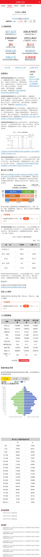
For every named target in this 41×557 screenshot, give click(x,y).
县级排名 (16, 6)
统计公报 (29, 6)
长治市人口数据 (20, 12)
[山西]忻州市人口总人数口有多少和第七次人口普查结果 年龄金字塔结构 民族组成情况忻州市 (21, 555)
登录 (26, 218)
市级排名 (9, 6)
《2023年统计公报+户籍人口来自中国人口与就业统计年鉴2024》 (20, 117)
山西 (14, 21)
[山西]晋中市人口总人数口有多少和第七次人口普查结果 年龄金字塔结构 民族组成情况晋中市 (21, 546)
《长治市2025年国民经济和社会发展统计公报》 (13, 91)
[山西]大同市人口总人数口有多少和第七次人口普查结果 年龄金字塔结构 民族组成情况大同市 (21, 528)
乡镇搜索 (22, 6)
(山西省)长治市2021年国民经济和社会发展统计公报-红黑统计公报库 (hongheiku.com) (20, 164)
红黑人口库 (20, 2)
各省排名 (3, 6)
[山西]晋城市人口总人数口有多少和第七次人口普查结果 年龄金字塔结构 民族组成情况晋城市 (21, 541)
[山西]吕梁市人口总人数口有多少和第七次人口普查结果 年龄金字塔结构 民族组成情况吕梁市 (21, 550)
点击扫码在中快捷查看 (20, 18)
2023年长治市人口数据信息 (10, 519)
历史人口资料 (33, 81)
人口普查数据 (33, 84)
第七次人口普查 (34, 79)
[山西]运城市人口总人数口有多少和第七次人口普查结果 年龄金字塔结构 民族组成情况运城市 (21, 532)
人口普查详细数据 (24, 360)
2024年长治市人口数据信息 (10, 516)
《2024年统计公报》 (20, 104)
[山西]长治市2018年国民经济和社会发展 (13, 287)
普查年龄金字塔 (34, 86)
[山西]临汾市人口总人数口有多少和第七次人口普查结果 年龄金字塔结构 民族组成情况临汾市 (21, 537)
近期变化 (32, 77)
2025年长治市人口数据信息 (10, 513)
